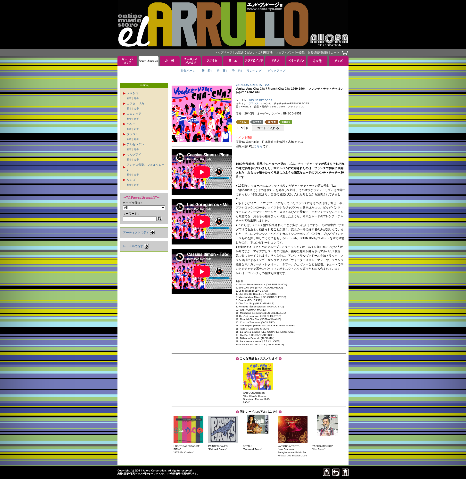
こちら (258, 146)
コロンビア (134, 113)
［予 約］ (236, 70)
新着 (129, 98)
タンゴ (131, 180)
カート (335, 52)
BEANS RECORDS (260, 100)
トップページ (223, 52)
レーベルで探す (133, 246)
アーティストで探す (136, 232)
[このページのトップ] (326, 474)
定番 (136, 98)
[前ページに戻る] (336, 474)
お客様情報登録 (318, 52)
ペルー (131, 124)
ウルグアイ (134, 154)
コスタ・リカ (135, 103)
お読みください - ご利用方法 (254, 52)
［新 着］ (206, 70)
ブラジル (132, 134)
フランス (254, 103)
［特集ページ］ (188, 70)
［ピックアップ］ (276, 70)
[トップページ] (345, 474)
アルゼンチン (135, 144)
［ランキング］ (254, 70)
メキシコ (132, 93)
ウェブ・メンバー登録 (290, 52)
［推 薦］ (221, 70)
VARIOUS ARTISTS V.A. (253, 85)
